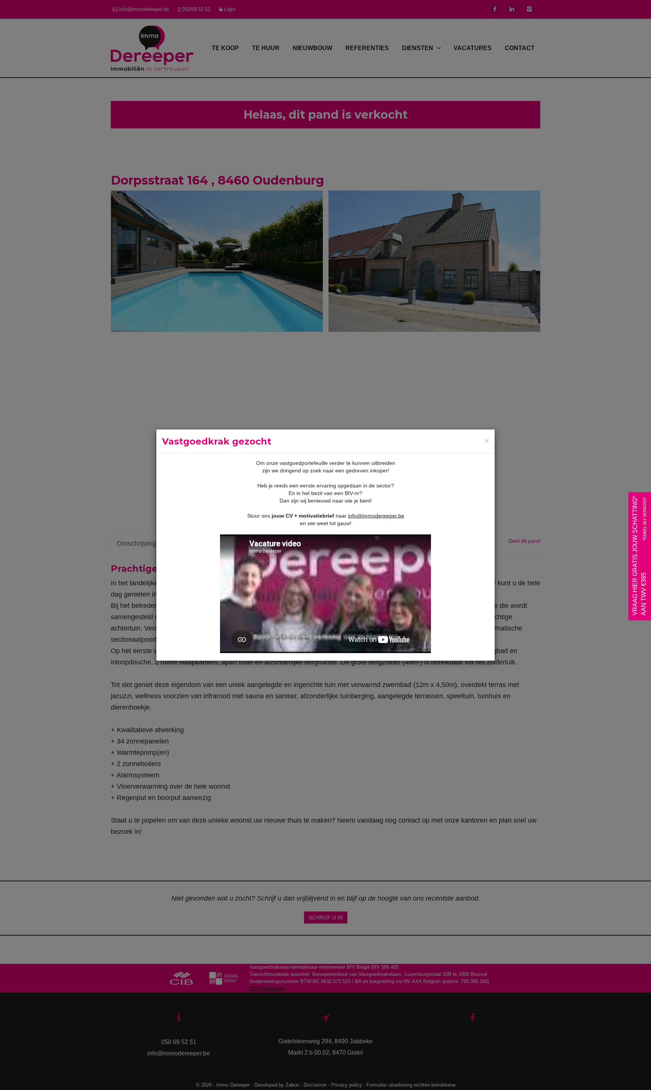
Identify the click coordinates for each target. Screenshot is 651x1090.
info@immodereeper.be (376, 516)
